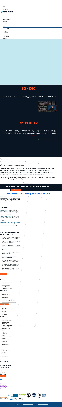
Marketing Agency (5, 344)
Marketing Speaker (5, 323)
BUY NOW (3, 274)
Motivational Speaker (6, 328)
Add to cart (16, 189)
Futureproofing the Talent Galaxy (8, 300)
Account (5, 7)
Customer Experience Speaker (7, 325)
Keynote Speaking (5, 286)
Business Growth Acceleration (7, 295)
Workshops (5, 23)
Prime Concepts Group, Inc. (43, 404)
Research (4, 332)
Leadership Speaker (6, 326)
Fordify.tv (4, 338)
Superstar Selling (5, 297)
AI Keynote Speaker (6, 319)
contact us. (32, 135)
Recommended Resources (7, 339)
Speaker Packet (5, 304)
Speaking (4, 17)
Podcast (3, 335)
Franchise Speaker (5, 322)
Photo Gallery (6, 35)
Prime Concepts (6, 36)
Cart (4, 6)
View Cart (4, 352)
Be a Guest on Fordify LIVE (7, 336)
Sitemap (31, 404)
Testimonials (6, 32)
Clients (3, 309)
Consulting (5, 21)
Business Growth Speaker (7, 320)
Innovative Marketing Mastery (7, 299)
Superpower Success (6, 294)
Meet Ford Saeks (6, 28)
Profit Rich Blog (5, 333)
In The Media (6, 31)
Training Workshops (6, 285)
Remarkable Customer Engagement (9, 302)
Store (3, 349)
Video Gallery (6, 33)
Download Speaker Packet (7, 288)
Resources (5, 38)
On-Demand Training (6, 350)
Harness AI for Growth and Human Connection (11, 292)
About (4, 26)
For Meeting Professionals (7, 282)
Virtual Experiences (7, 19)
